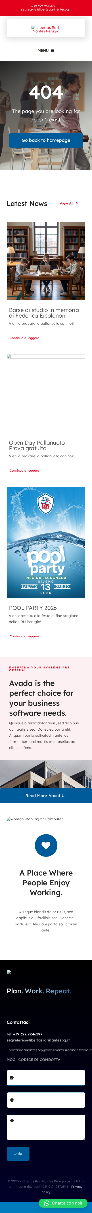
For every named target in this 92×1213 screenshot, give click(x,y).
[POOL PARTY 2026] (46, 542)
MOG (11, 1059)
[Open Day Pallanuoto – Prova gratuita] (46, 393)
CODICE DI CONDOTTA (39, 1059)
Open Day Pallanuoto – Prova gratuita (39, 445)
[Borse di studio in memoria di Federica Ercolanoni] (46, 261)
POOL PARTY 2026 (33, 607)
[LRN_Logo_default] (46, 27)
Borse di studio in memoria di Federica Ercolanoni (44, 312)
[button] (63, 1203)
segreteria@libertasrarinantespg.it (38, 1040)
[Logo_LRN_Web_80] (9, 971)
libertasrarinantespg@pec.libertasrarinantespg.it (49, 1050)
